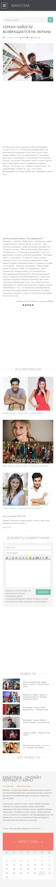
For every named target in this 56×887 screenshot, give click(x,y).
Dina (5, 516)
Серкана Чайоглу (10, 150)
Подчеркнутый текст (13, 558)
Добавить (43, 592)
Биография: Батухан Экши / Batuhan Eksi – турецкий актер (35, 708)
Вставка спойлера (46, 558)
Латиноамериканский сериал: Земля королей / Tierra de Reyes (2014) (36, 684)
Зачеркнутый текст (16, 558)
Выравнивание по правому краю (26, 558)
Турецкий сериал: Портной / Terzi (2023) (36, 734)
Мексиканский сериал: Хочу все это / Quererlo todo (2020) (36, 746)
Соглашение (8, 786)
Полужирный (7, 558)
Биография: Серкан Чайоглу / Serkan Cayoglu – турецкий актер (36, 721)
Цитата (6, 527)
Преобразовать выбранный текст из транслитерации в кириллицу (43, 558)
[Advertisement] (28, 112)
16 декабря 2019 (11, 38)
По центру (23, 558)
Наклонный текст (10, 558)
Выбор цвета (33, 558)
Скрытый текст (37, 558)
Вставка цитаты (40, 558)
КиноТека (20, 5)
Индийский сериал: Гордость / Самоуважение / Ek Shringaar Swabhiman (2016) (35, 697)
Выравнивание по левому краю (20, 558)
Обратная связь (24, 786)
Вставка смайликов (30, 558)
